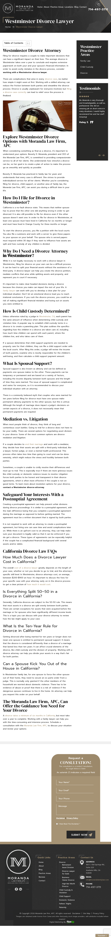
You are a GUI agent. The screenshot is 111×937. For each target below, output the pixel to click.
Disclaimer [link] (76, 913)
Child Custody (86, 67)
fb (16, 889)
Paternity (62, 907)
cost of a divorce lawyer (26, 567)
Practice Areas (57, 7)
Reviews (42, 877)
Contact (83, 7)
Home (40, 7)
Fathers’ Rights (65, 904)
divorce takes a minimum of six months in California (30, 715)
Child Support (64, 896)
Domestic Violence (67, 900)
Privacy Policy (72, 818)
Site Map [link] (86, 913)
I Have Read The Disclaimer (69, 824)
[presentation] (99, 155)
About (46, 7)
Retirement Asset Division (68, 866)
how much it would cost (38, 584)
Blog (76, 7)
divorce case (51, 78)
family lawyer (9, 290)
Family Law (85, 61)
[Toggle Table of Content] (26, 43)
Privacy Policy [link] (98, 913)
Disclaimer (60, 818)
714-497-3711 (98, 9)
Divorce (83, 73)
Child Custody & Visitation (66, 891)
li (20, 889)
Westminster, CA (47, 316)
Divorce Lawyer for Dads (68, 872)
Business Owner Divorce (68, 878)
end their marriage (34, 444)
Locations (69, 7)
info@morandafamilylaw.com (97, 880)
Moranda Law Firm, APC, (35, 725)
